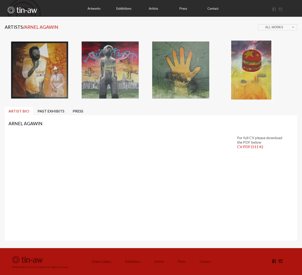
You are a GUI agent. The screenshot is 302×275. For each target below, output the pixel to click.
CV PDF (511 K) (250, 146)
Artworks (94, 8)
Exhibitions (123, 8)
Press (183, 8)
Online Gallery (101, 261)
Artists (153, 8)
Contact (212, 8)
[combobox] (277, 27)
